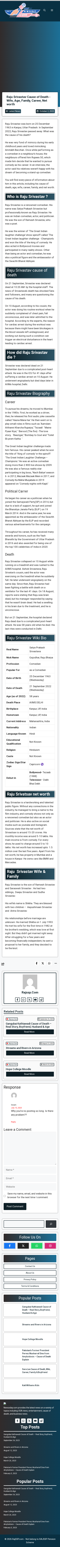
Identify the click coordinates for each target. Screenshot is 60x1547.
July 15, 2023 (16, 1108)
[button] (44, 10)
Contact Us (30, 1266)
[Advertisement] (30, 60)
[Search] (51, 1224)
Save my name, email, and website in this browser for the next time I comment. (29, 1195)
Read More (29, 1031)
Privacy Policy (30, 1279)
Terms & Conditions (30, 1286)
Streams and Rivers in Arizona (16, 1447)
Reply (13, 1122)
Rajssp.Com (13, 1019)
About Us (30, 1273)
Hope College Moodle (12, 1457)
